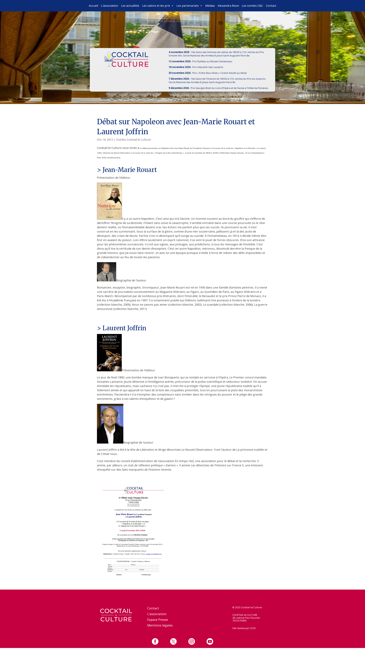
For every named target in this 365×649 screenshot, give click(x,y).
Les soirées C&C (252, 6)
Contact (271, 6)
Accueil (93, 6)
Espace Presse (157, 620)
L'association (109, 6)
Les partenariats (188, 6)
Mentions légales (160, 625)
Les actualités (130, 6)
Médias (210, 6)
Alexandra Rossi (228, 6)
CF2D (253, 628)
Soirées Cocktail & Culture (133, 139)
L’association (157, 614)
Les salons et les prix (156, 6)
